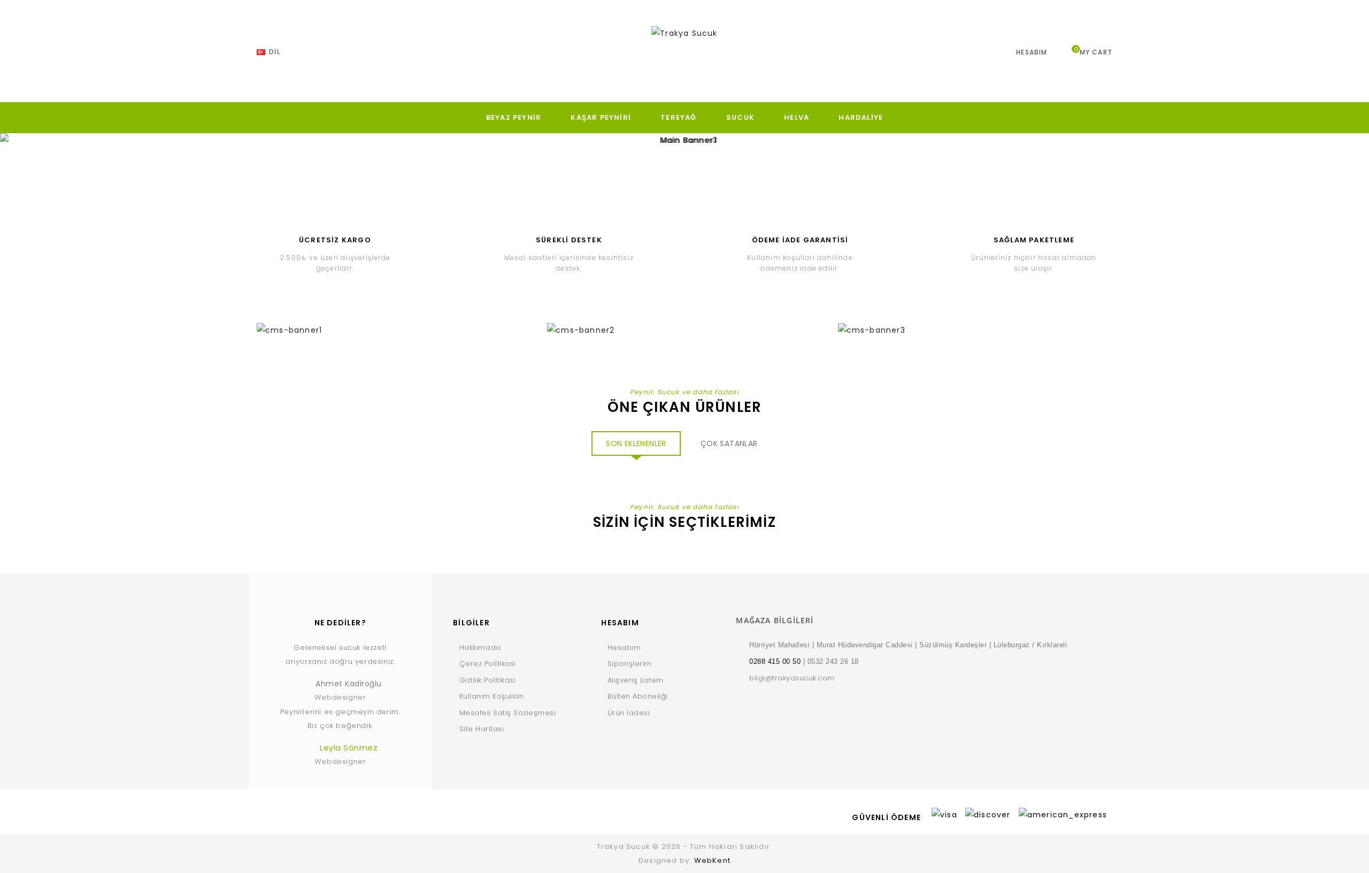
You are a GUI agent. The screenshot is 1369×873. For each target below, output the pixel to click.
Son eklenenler (636, 443)
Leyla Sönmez (349, 747)
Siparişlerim (629, 663)
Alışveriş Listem (635, 680)
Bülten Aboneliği (637, 696)
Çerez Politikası (487, 663)
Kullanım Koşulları (491, 696)
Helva (796, 117)
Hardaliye (861, 117)
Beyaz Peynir (513, 117)
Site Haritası (481, 729)
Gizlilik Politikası (487, 680)
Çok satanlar (729, 443)
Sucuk (740, 117)
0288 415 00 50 (775, 661)
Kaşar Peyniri (601, 117)
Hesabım (624, 647)
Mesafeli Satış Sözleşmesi (507, 713)
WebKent (712, 860)
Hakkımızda (480, 647)
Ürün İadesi (628, 713)
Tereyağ (678, 117)
